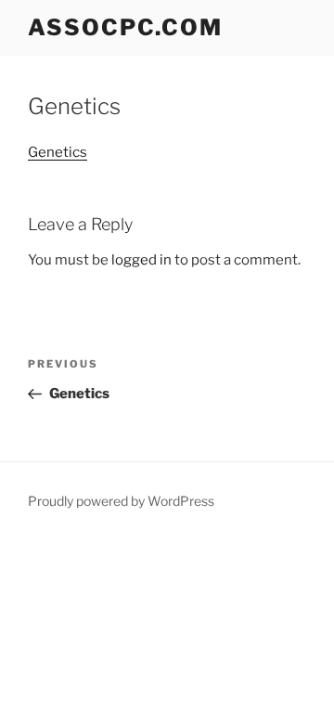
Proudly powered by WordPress (121, 501)
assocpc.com (125, 27)
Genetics (57, 152)
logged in (141, 260)
